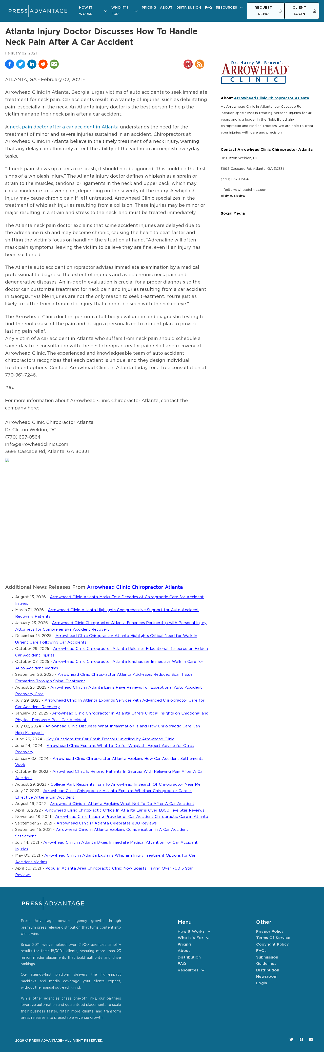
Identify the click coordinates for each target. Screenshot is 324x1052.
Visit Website (233, 196)
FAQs (261, 950)
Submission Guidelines (267, 961)
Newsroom (266, 976)
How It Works (85, 11)
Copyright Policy (272, 944)
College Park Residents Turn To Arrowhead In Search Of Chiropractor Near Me (125, 784)
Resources (226, 7)
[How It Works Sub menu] (105, 11)
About (166, 7)
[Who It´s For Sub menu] (136, 11)
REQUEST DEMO (263, 11)
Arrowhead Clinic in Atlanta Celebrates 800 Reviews (106, 823)
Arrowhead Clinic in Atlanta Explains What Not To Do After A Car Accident (122, 803)
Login (261, 983)
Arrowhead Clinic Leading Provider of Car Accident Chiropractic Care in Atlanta (131, 816)
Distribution (188, 7)
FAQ (208, 7)
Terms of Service (273, 938)
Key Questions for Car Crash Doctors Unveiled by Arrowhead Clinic (110, 739)
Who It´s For (120, 11)
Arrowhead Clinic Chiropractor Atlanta (135, 587)
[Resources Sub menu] (241, 7)
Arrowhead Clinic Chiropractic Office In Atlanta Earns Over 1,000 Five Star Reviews (124, 810)
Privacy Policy (270, 931)
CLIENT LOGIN (299, 11)
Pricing (149, 7)
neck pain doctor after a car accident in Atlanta (64, 127)
